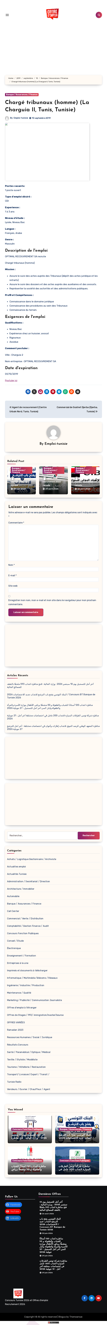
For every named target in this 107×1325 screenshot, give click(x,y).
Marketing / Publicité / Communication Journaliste (34, 1000)
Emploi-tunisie (21, 118)
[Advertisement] (54, 646)
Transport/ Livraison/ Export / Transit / (28, 1074)
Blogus (62, 1316)
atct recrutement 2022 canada (20, 481)
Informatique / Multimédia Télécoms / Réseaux (32, 978)
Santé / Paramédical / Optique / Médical (28, 1052)
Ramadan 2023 (15, 1030)
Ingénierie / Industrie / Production (25, 985)
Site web (12, 586)
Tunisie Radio (14, 1082)
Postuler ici (11, 380)
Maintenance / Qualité (19, 992)
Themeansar (75, 1316)
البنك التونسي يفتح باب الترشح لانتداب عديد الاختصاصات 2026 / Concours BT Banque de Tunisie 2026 (52, 1224)
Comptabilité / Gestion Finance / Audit (28, 926)
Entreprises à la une (17, 963)
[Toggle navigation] (7, 15)
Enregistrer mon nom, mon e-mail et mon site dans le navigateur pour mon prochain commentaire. (52, 602)
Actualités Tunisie (17, 874)
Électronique (14, 948)
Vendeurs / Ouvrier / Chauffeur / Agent (28, 1089)
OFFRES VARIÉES (16, 1022)
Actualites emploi (16, 866)
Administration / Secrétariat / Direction (28, 881)
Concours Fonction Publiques (23, 933)
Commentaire (16, 522)
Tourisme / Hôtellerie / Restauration (26, 1067)
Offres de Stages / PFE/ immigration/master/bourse (35, 1015)
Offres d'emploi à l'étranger (22, 1007)
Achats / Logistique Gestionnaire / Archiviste (31, 859)
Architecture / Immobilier (20, 889)
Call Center (13, 911)
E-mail (12, 575)
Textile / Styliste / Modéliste (22, 1059)
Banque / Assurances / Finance (21, 94)
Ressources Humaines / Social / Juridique (29, 1037)
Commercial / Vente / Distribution (25, 918)
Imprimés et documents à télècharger (27, 970)
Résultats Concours (17, 1044)
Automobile (13, 896)
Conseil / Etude (15, 940)
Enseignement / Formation (21, 955)
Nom (11, 565)
